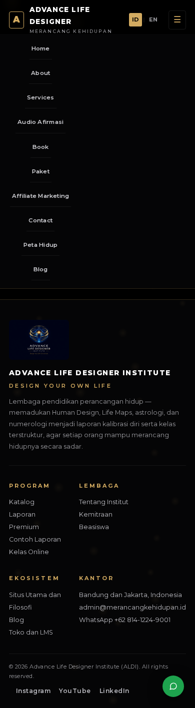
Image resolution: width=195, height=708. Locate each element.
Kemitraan (95, 514)
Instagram (33, 691)
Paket (41, 171)
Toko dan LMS (31, 632)
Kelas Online (29, 552)
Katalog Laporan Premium (24, 514)
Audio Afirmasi (41, 121)
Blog (41, 269)
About (40, 72)
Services (40, 97)
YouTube (74, 691)
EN (153, 19)
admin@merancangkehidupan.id (132, 607)
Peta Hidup (41, 244)
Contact (40, 220)
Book (40, 146)
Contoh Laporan (35, 539)
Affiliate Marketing (40, 195)
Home (41, 48)
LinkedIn (115, 691)
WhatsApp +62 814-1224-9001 (124, 620)
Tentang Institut (103, 502)
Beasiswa (94, 527)
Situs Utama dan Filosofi (35, 601)
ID (135, 19)
